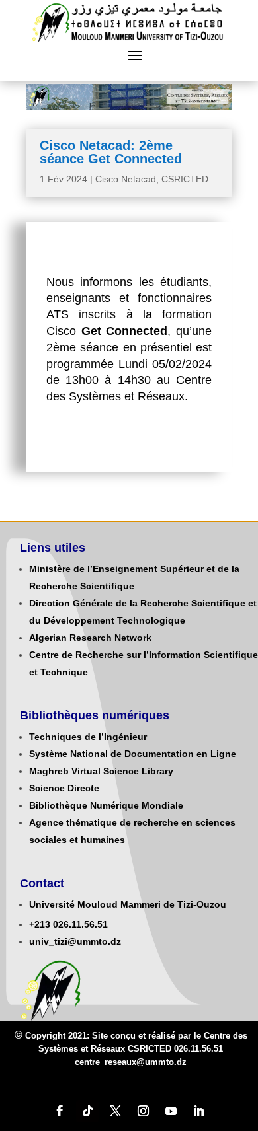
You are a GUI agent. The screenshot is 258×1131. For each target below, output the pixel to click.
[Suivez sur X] (115, 1111)
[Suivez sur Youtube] (170, 1111)
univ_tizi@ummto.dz (75, 941)
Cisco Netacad (125, 179)
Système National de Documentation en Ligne (132, 753)
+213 (39, 924)
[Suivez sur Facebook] (59, 1111)
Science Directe (64, 788)
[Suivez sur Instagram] (143, 1111)
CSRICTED (184, 179)
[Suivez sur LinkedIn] (198, 1111)
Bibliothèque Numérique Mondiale (106, 805)
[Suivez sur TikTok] (87, 1111)
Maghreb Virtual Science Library (101, 771)
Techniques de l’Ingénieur (88, 736)
